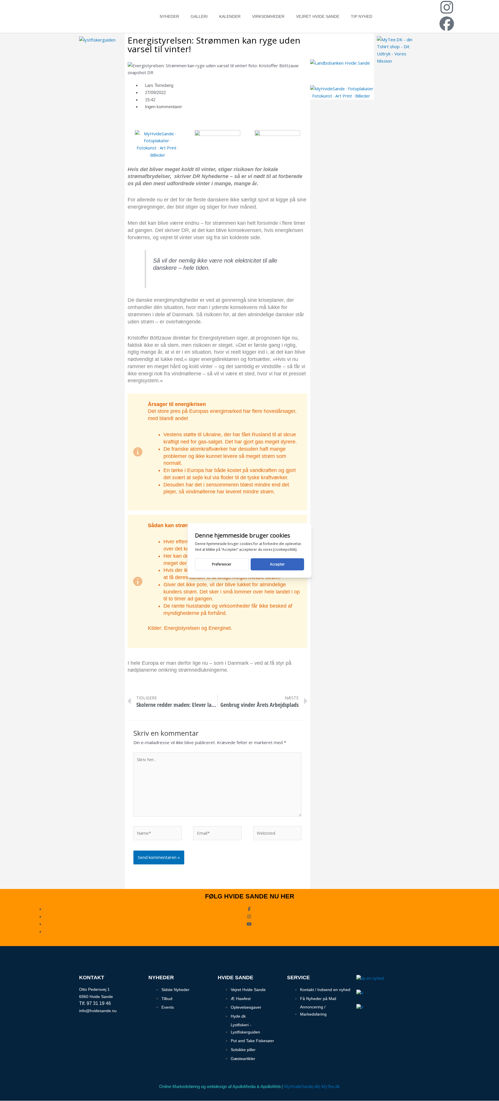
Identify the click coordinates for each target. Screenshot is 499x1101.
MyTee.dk (330, 1086)
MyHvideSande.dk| (302, 1086)
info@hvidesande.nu (98, 1010)
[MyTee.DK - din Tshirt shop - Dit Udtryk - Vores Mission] (398, 50)
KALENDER (230, 16)
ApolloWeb (270, 1086)
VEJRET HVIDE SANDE (317, 16)
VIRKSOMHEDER (268, 16)
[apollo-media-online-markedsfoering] (217, 141)
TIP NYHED (361, 16)
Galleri (199, 16)
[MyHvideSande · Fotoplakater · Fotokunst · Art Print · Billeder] (157, 144)
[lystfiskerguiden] (97, 39)
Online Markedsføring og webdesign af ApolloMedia (207, 1086)
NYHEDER (169, 16)
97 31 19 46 (99, 1003)
